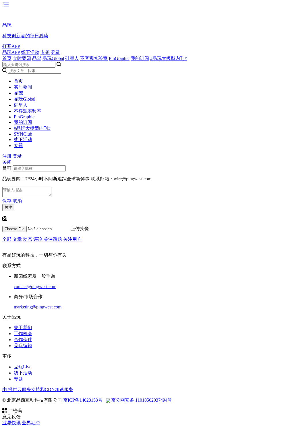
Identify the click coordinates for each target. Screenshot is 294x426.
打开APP (11, 46)
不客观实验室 (94, 58)
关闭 (6, 162)
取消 (17, 200)
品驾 (36, 58)
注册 (6, 156)
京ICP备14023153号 (82, 400)
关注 (8, 207)
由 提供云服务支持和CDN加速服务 (37, 389)
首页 (6, 58)
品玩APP (11, 52)
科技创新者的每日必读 (25, 35)
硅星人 (72, 58)
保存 (6, 200)
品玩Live (22, 366)
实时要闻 (22, 58)
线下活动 (30, 52)
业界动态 (31, 422)
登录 (55, 52)
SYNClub (23, 134)
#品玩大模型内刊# (168, 58)
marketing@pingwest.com (37, 306)
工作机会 (23, 333)
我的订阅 (140, 58)
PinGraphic (119, 58)
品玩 (6, 25)
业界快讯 (11, 422)
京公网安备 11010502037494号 (141, 400)
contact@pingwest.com (35, 286)
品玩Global (53, 58)
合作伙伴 (23, 339)
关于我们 (23, 327)
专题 (45, 52)
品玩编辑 (23, 345)
